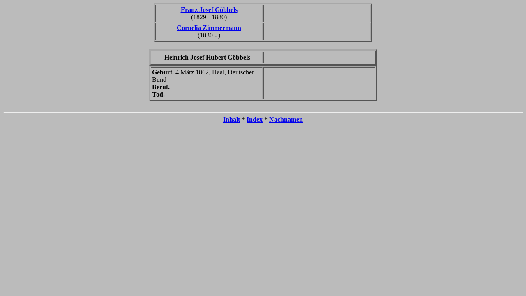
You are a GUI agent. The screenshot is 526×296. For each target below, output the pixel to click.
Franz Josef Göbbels (209, 9)
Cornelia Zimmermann (209, 27)
